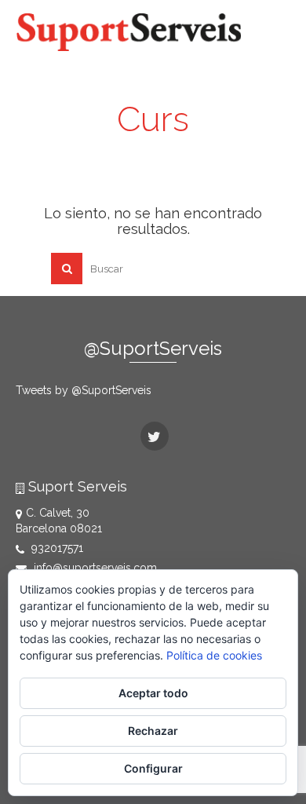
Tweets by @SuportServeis (83, 390)
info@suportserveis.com (94, 567)
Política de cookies (214, 655)
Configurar (153, 768)
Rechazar (153, 730)
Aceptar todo (153, 693)
